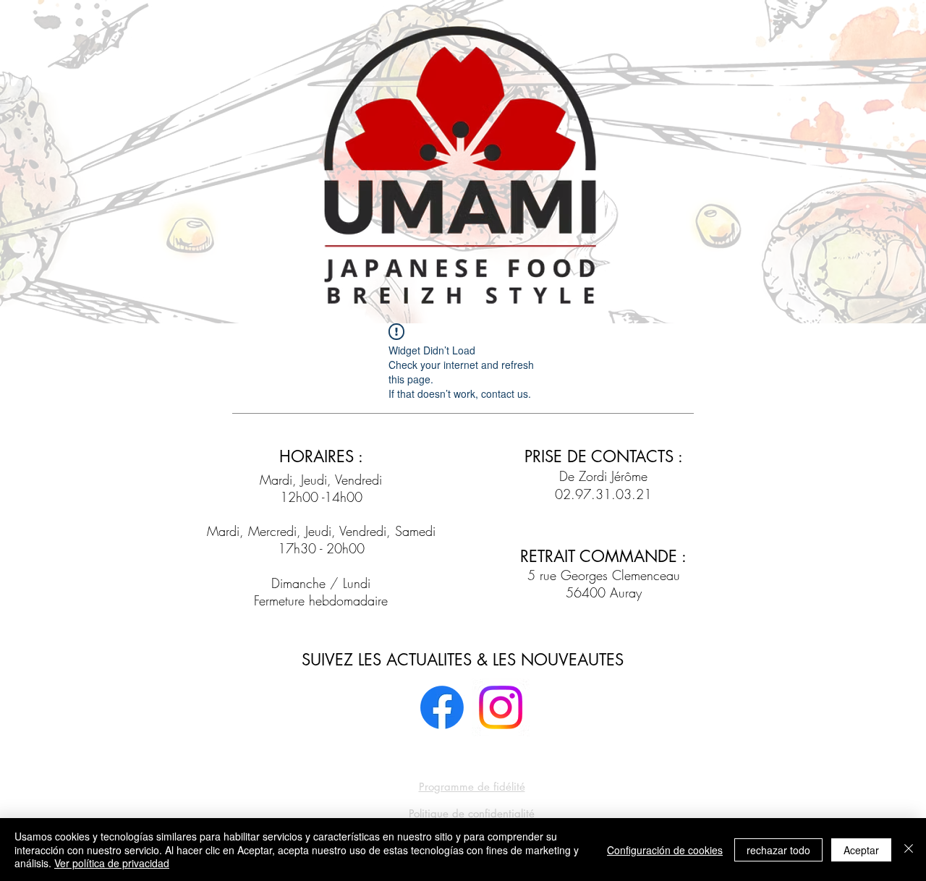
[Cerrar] (908, 849)
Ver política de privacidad (111, 863)
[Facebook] (442, 707)
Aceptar (861, 850)
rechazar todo (778, 850)
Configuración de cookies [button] (665, 850)
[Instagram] (501, 707)
